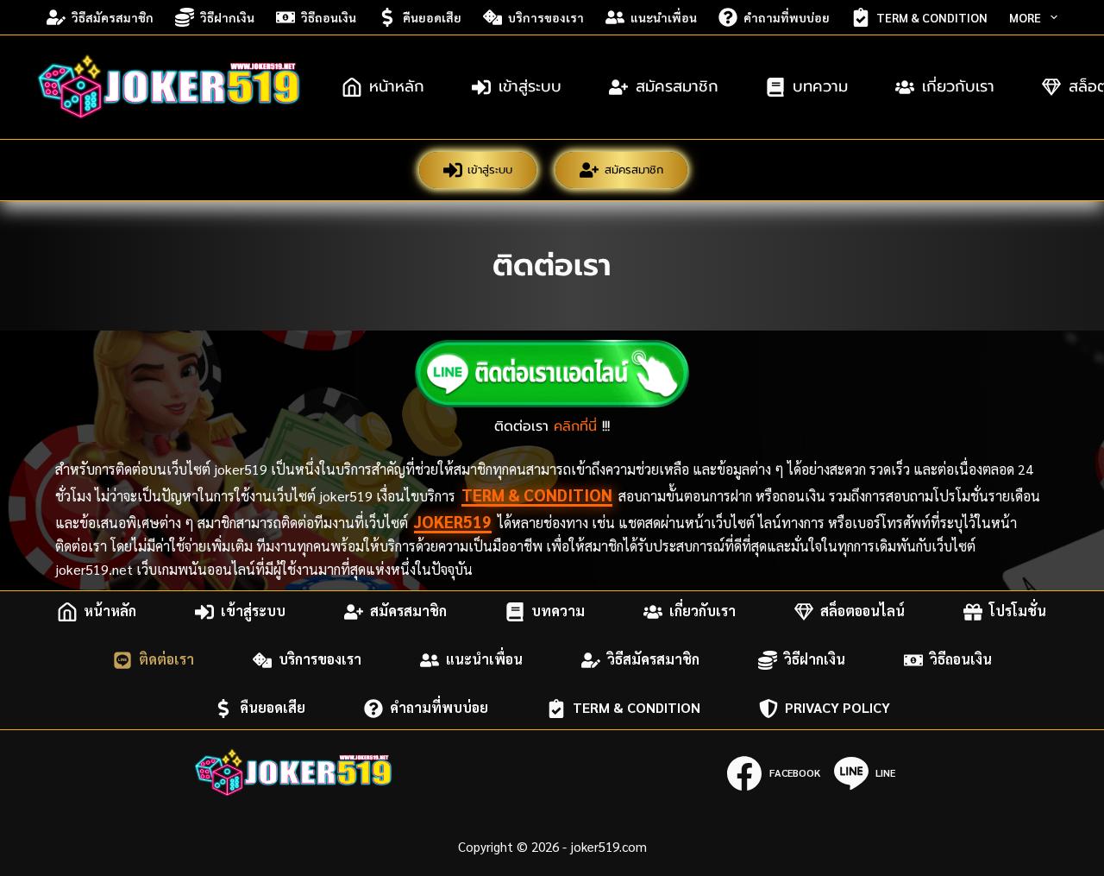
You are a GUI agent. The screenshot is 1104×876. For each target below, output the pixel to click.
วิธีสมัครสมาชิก (113, 17)
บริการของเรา (546, 17)
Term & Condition (932, 17)
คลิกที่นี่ (575, 426)
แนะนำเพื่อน (663, 17)
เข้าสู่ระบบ (530, 86)
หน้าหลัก (396, 86)
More (1025, 17)
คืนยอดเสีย (432, 17)
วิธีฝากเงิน (227, 17)
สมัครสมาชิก (677, 86)
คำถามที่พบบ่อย (786, 17)
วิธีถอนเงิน (328, 17)
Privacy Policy (837, 708)
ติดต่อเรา (166, 660)
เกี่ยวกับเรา (958, 86)
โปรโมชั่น (1017, 611)
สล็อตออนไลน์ (862, 611)
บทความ (820, 86)
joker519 (453, 521)
